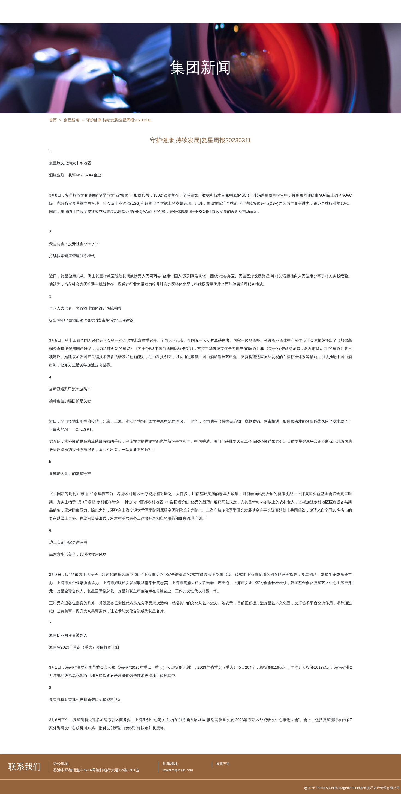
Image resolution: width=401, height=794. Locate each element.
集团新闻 (71, 120)
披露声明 (222, 764)
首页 (53, 120)
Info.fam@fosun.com (178, 770)
